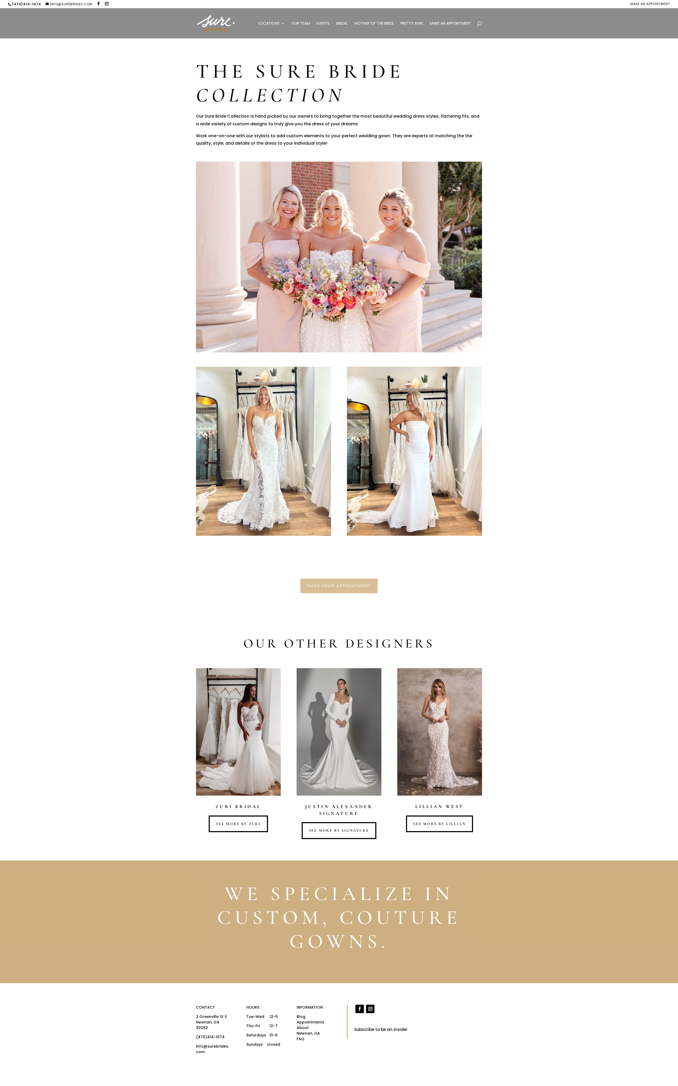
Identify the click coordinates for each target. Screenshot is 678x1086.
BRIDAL (342, 23)
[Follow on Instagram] (370, 1009)
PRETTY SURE (411, 23)
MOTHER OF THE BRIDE (374, 23)
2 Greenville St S (211, 1016)
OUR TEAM (300, 23)
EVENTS (322, 23)
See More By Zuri (238, 824)
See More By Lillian (439, 824)
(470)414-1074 (210, 1037)
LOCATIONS (268, 23)
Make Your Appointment (339, 585)
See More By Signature (339, 830)
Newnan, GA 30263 (207, 1024)
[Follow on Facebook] (359, 1009)
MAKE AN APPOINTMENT (650, 4)
